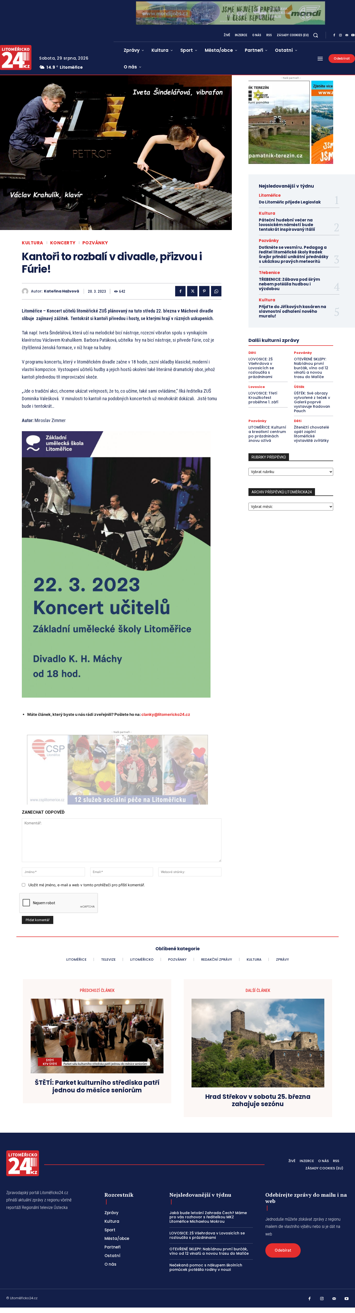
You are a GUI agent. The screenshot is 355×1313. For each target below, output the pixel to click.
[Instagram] (340, 35)
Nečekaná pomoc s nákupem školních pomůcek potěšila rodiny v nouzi (205, 1267)
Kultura (32, 243)
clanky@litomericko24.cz (165, 714)
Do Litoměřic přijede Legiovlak (290, 202)
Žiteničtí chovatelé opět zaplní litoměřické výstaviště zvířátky (311, 434)
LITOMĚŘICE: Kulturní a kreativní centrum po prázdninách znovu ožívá (267, 434)
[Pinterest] (204, 291)
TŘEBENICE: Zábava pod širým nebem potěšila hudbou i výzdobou (289, 284)
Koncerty (63, 243)
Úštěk (299, 386)
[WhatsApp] (216, 291)
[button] (315, 35)
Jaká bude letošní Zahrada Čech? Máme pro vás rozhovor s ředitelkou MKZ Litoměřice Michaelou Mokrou (208, 1217)
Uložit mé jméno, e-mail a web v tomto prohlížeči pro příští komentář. (86, 885)
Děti (252, 352)
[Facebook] (334, 35)
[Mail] (347, 35)
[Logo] (22, 1163)
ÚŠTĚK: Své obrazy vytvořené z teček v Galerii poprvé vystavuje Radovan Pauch (312, 402)
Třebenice (269, 273)
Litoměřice (270, 195)
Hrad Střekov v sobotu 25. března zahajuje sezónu (258, 1100)
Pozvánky (95, 243)
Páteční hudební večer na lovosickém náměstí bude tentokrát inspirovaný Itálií (287, 224)
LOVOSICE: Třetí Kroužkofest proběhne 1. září (263, 398)
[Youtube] (347, 1299)
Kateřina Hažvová (61, 291)
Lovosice (256, 386)
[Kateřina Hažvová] (26, 291)
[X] (192, 291)
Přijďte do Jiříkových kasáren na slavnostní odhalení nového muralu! (292, 311)
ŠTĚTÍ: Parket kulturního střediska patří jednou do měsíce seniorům (97, 1086)
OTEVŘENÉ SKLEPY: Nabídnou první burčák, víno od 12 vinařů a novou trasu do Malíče (311, 367)
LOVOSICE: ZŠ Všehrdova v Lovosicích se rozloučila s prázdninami (261, 367)
